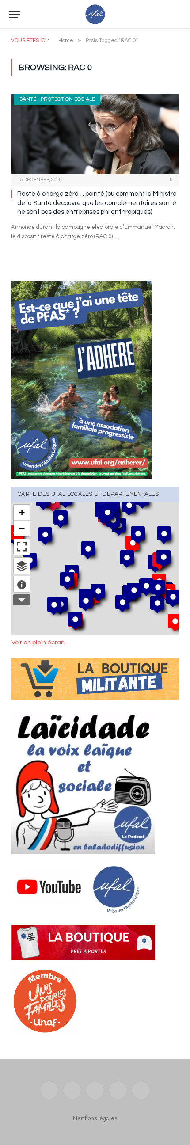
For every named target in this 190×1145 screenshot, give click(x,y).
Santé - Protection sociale (57, 99)
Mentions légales (95, 1118)
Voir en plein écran (38, 642)
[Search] (177, 14)
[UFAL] (95, 14)
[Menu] (14, 14)
